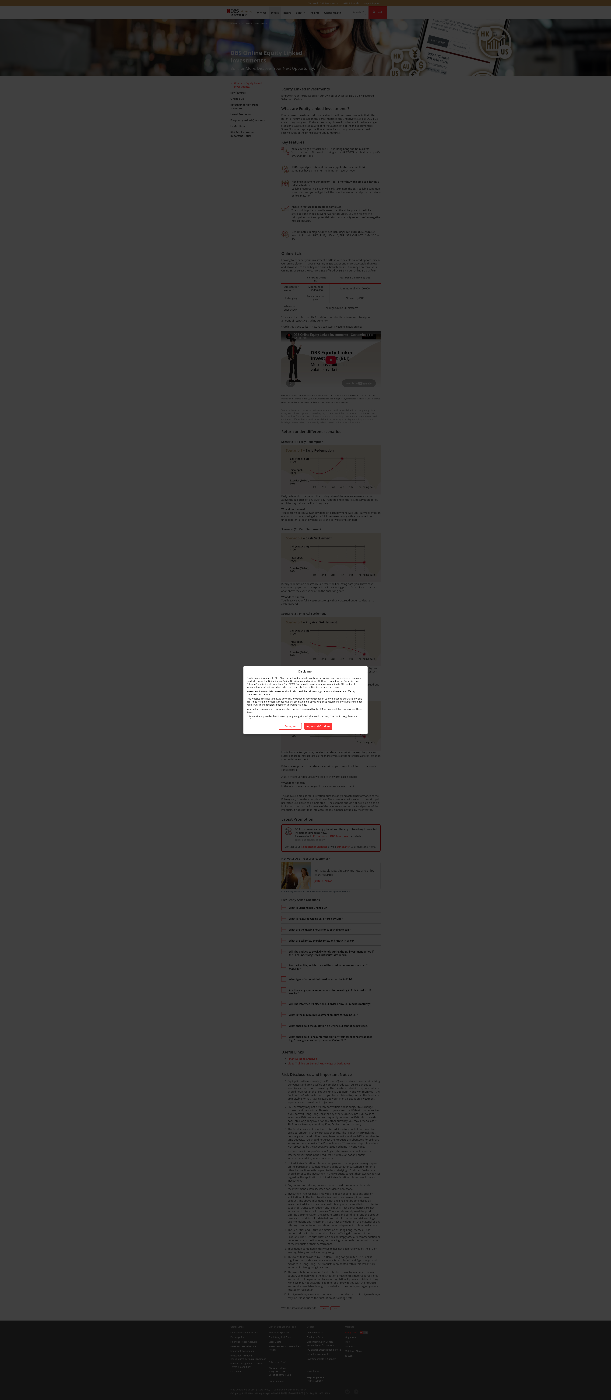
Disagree (290, 726)
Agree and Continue (318, 726)
